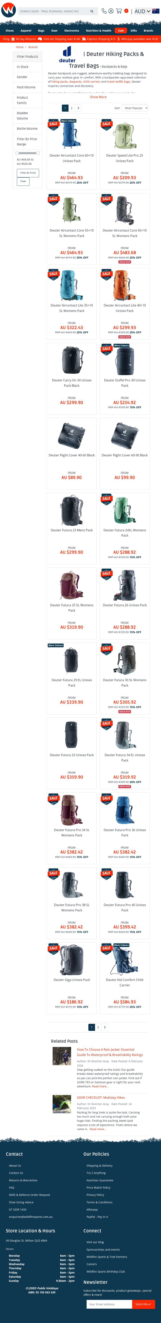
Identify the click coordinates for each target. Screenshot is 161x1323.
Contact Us (16, 1173)
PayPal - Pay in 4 (97, 1217)
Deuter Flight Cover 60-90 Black (125, 455)
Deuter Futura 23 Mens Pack (72, 530)
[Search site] (92, 11)
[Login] (111, 11)
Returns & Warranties (23, 1180)
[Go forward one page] (78, 108)
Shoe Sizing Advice (21, 1202)
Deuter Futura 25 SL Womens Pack (71, 608)
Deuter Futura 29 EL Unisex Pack (72, 682)
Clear (23, 181)
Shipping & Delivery (100, 1165)
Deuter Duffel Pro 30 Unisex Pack (124, 383)
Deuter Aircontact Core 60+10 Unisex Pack (72, 158)
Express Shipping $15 (83, 39)
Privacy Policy (95, 1195)
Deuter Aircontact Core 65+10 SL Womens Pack (125, 233)
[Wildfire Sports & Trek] (8, 10)
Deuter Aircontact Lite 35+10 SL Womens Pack (72, 308)
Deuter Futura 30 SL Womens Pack (124, 682)
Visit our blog (95, 1242)
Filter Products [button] (27, 57)
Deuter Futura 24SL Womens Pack (124, 533)
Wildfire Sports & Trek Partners (107, 1257)
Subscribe (141, 1304)
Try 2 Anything (96, 1173)
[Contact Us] (104, 11)
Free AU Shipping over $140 (44, 39)
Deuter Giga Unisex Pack (72, 980)
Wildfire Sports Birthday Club (106, 1271)
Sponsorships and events (103, 1249)
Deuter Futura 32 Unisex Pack (72, 755)
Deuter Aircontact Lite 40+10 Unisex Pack (125, 308)
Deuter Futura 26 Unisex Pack (125, 605)
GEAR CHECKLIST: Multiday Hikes (101, 1097)
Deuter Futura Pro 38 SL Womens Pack (72, 907)
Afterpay (92, 1209)
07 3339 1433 (17, 1209)
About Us (15, 1165)
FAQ (11, 1187)
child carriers (92, 81)
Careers (92, 1264)
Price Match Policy (98, 1187)
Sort (117, 108)
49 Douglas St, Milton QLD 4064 (26, 1240)
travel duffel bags (118, 81)
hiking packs (59, 81)
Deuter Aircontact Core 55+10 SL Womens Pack (72, 233)
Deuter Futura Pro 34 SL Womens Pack (72, 832)
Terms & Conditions (100, 1202)
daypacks (75, 81)
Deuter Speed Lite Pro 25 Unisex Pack (124, 158)
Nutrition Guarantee (100, 1180)
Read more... (100, 1086)
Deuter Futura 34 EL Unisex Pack (125, 757)
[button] (27, 67)
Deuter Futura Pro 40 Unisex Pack (125, 907)
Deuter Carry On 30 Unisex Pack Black (71, 383)
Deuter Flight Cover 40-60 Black (72, 455)
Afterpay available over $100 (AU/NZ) (127, 39)
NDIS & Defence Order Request (29, 1195)
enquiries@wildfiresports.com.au (31, 1217)
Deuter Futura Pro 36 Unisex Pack (125, 832)
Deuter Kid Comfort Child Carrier (124, 982)
